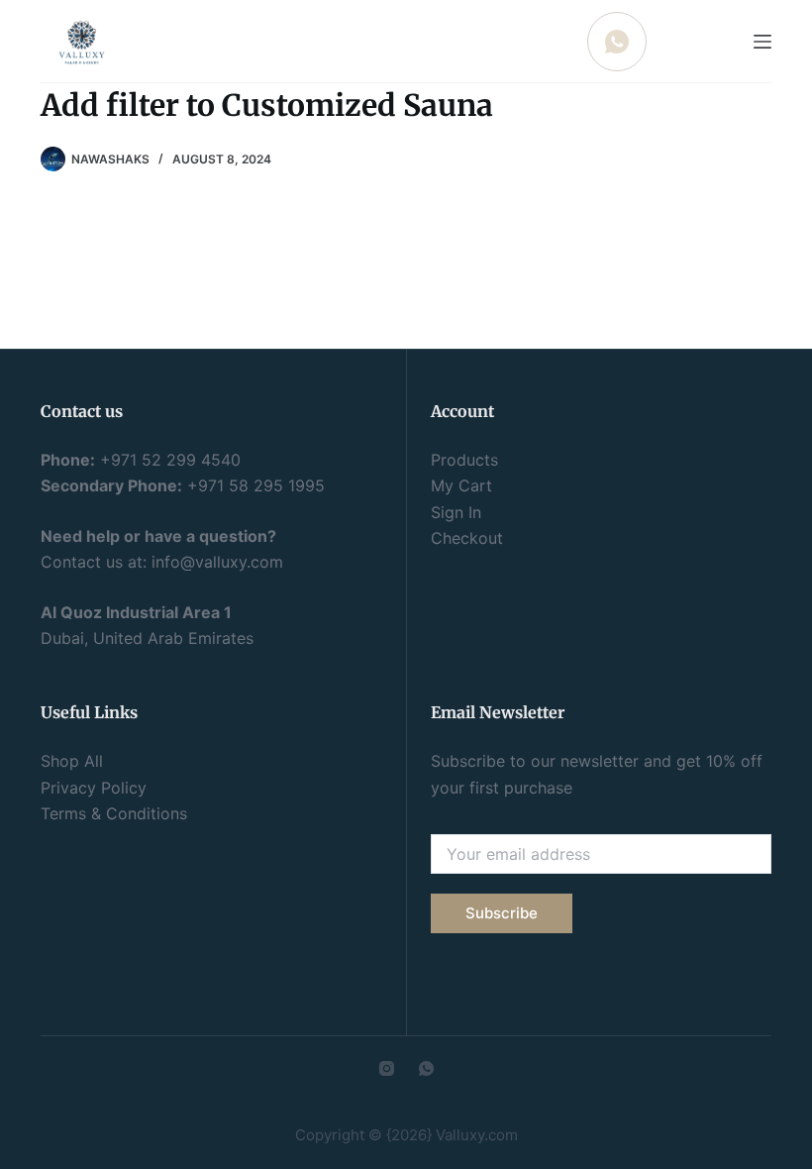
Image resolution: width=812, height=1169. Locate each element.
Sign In (456, 512)
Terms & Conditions (114, 813)
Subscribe (501, 912)
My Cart (461, 485)
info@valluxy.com (217, 562)
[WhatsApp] (426, 1068)
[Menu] (762, 42)
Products (464, 460)
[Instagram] (386, 1068)
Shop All (72, 761)
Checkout (467, 538)
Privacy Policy (94, 787)
